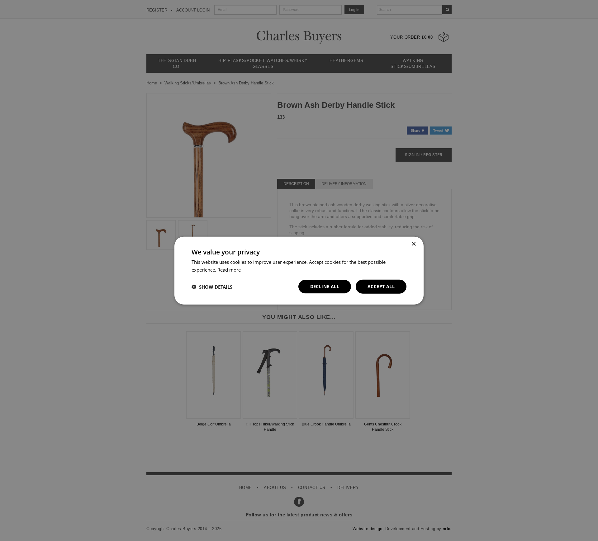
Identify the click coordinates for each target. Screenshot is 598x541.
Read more (229, 269)
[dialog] (299, 270)
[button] (212, 286)
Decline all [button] (324, 286)
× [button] (413, 243)
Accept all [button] (381, 286)
